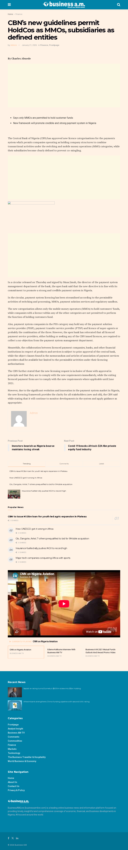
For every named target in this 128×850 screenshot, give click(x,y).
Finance (18, 14)
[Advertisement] (64, 85)
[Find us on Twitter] (12, 838)
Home (10, 14)
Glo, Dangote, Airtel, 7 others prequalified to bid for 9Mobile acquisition (40, 484)
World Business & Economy (22, 761)
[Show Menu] (9, 4)
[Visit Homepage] (64, 5)
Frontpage (54, 45)
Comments (13, 737)
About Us (12, 782)
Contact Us (13, 786)
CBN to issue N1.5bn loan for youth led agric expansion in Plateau (38, 471)
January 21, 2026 (29, 45)
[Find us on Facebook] (8, 838)
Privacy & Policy (16, 790)
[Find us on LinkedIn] (17, 838)
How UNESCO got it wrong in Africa (25, 478)
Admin (13, 45)
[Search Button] (118, 4)
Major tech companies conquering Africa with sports (43, 558)
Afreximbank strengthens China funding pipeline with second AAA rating (56, 701)
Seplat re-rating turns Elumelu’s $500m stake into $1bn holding (52, 688)
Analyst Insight (15, 728)
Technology (14, 753)
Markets (12, 749)
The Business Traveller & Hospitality (27, 757)
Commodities (15, 741)
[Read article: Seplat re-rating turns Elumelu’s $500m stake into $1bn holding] (15, 692)
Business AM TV (16, 732)
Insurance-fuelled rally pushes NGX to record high (44, 491)
